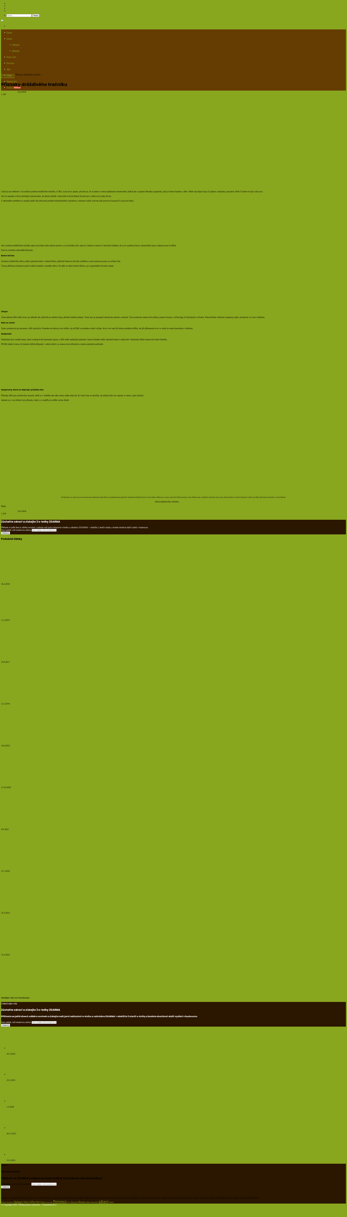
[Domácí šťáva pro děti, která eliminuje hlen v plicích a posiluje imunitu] (23, 859)
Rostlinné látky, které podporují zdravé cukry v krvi (33, 1104)
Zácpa (21, 509)
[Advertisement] (82, 54)
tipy (96, 1202)
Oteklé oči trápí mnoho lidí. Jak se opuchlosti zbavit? (36, 740)
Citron (3, 1202)
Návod (42, 1202)
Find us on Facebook (10, 1000)
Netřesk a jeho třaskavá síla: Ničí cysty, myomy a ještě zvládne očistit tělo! (46, 1051)
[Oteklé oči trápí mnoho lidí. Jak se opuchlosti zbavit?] (27, 734)
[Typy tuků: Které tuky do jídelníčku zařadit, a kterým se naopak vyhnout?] (27, 818)
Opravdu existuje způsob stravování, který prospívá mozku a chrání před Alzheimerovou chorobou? (67, 614)
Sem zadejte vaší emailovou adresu (16, 530)
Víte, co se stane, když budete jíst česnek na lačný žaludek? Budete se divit (46, 1130)
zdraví (104, 1201)
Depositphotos (186, 501)
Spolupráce (11, 3)
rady (68, 1202)
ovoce (47, 1202)
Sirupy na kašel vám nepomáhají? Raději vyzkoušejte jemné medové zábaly (50, 698)
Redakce (10, 6)
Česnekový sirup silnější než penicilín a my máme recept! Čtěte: (40, 1077)
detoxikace (9, 1202)
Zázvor (111, 1202)
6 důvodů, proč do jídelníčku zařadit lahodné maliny (35, 949)
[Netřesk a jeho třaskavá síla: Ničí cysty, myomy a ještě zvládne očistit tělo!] (21, 1048)
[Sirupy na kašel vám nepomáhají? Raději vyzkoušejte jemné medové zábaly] (23, 692)
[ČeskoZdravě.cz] (9, 21)
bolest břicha (6, 509)
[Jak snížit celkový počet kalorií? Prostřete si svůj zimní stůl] (27, 776)
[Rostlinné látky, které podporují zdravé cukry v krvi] (20, 1101)
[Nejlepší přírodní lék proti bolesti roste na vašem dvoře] (12, 650)
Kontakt (10, 10)
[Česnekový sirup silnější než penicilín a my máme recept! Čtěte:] (21, 1074)
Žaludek (28, 509)
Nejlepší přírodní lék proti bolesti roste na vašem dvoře (37, 656)
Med (38, 1202)
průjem (15, 509)
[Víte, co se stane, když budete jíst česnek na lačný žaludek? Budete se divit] (21, 1128)
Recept (81, 1201)
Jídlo (25, 1201)
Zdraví (12, 77)
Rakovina (74, 1202)
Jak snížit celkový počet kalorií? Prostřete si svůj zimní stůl (40, 781)
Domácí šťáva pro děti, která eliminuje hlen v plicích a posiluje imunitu (47, 865)
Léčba (31, 1201)
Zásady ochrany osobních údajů (20, 8)
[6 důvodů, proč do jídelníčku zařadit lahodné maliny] (27, 943)
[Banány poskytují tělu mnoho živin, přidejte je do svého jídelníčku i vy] (27, 901)
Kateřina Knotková (9, 92)
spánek (88, 1202)
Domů (9, 32)
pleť (51, 1202)
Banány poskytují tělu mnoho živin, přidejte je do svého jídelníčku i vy (46, 907)
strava (92, 1202)
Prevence (11, 74)
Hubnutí (18, 1201)
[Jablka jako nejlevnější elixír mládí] (23, 572)
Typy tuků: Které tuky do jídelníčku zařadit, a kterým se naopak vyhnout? (49, 823)
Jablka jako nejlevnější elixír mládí (23, 578)
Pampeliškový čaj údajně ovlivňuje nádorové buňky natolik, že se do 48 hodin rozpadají (52, 1157)
